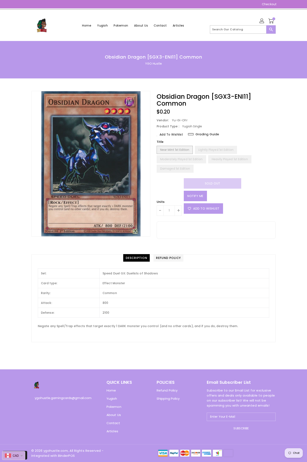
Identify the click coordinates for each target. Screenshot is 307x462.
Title (160, 142)
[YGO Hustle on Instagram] (33, 4)
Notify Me (195, 196)
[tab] (136, 258)
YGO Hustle (153, 63)
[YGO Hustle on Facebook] (25, 4)
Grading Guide (207, 134)
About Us (114, 415)
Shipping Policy (168, 398)
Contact (113, 423)
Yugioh (112, 398)
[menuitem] (87, 25)
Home (111, 390)
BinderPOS (66, 455)
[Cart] (271, 21)
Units (161, 201)
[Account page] (262, 21)
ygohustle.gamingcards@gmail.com (60, 398)
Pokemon (114, 406)
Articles (112, 431)
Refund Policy (167, 390)
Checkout (269, 4)
